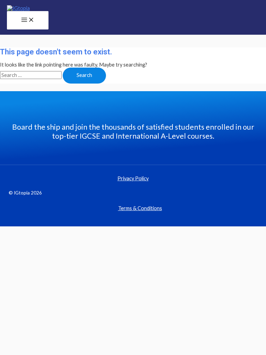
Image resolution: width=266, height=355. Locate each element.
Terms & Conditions (140, 208)
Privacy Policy (133, 178)
